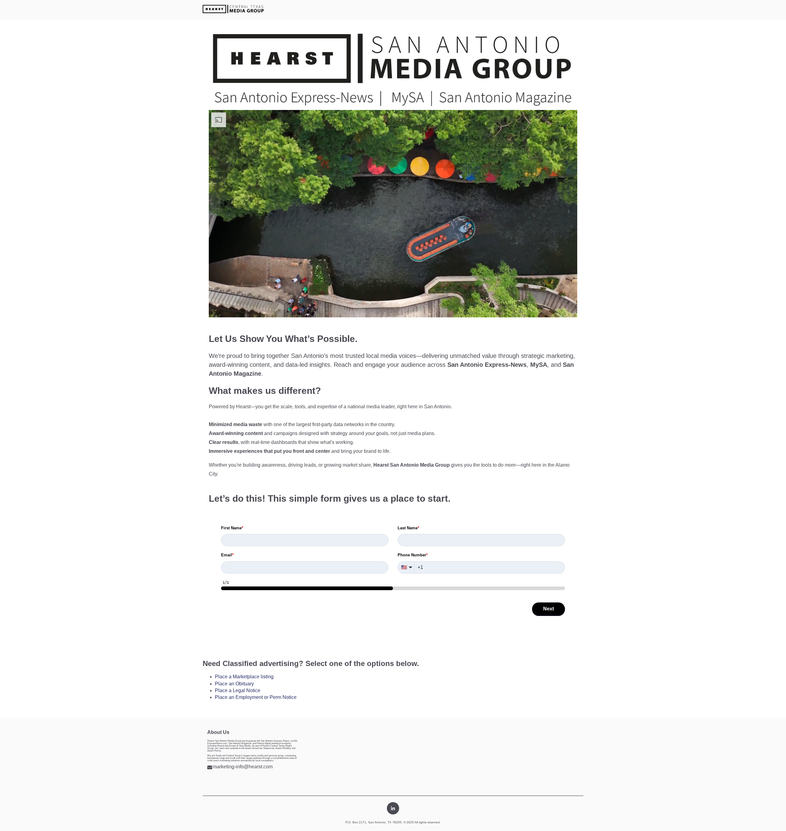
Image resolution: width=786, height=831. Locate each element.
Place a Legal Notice (237, 690)
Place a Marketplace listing (244, 676)
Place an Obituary (234, 683)
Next (548, 608)
